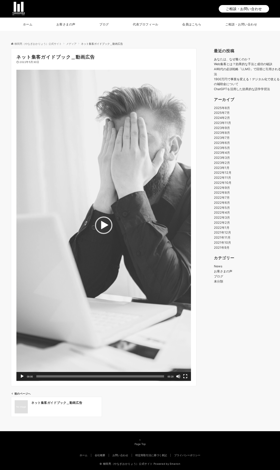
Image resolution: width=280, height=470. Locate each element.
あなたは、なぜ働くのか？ (232, 59)
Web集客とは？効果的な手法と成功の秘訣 (243, 64)
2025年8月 (222, 108)
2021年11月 (222, 237)
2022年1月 (221, 227)
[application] (103, 225)
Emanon (175, 463)
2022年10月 (222, 182)
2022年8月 (222, 192)
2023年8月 (222, 132)
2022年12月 (222, 172)
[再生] (22, 376)
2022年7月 (222, 197)
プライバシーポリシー (187, 455)
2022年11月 (222, 177)
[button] (103, 225)
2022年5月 (222, 207)
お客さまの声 (223, 271)
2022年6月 (222, 202)
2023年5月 (222, 148)
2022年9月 (222, 187)
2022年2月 (222, 222)
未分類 (218, 281)
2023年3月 (222, 157)
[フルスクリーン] (185, 376)
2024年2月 (222, 118)
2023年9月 (222, 128)
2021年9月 (221, 247)
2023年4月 (222, 152)
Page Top (140, 444)
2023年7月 (222, 137)
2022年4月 (222, 212)
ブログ (218, 276)
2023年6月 (222, 143)
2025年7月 (222, 112)
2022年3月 (222, 217)
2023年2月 (222, 162)
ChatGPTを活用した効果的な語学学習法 (242, 89)
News (218, 266)
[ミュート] (178, 376)
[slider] (100, 376)
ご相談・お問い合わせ (244, 9)
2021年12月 (222, 232)
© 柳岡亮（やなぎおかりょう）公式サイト (126, 463)
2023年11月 (222, 123)
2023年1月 (221, 168)
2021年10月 (222, 242)
